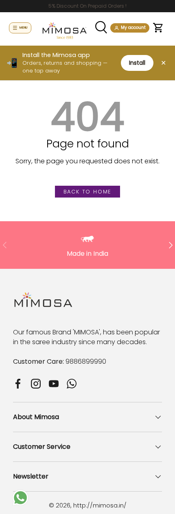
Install (137, 63)
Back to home (87, 191)
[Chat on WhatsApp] (20, 494)
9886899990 (86, 361)
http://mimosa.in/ (100, 505)
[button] (158, 28)
